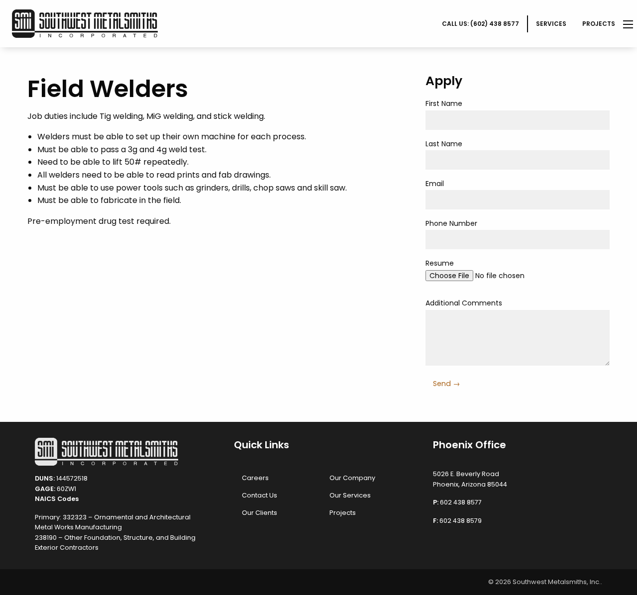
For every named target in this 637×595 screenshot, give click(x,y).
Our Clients (259, 512)
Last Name (443, 144)
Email (434, 184)
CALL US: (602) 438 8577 (480, 23)
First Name (443, 103)
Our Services (350, 495)
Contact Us (259, 495)
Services (551, 23)
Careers (255, 478)
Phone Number (451, 223)
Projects (598, 23)
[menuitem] (481, 23)
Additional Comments (463, 303)
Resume (439, 263)
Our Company (352, 478)
